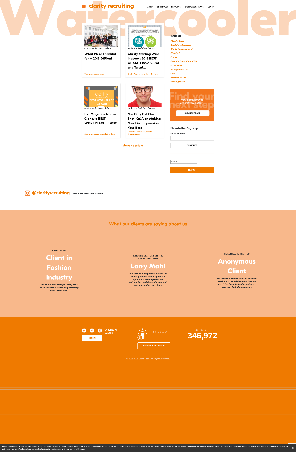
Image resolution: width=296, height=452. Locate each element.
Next (289, 272)
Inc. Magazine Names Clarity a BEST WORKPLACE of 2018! (100, 118)
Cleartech (175, 53)
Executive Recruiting (193, 15)
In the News (176, 65)
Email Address (177, 134)
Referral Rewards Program (166, 22)
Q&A (172, 73)
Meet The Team (145, 11)
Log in (92, 338)
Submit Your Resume (170, 25)
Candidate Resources (180, 45)
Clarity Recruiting (111, 5)
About (150, 7)
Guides (177, 15)
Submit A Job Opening (170, 29)
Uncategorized (177, 82)
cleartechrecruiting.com (75, 449)
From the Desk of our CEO (183, 61)
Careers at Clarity (143, 15)
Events (173, 57)
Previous (7, 272)
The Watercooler (171, 11)
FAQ (178, 18)
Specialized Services (194, 7)
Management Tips (179, 69)
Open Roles (162, 7)
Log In (211, 7)
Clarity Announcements (182, 49)
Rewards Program (154, 346)
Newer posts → (133, 145)
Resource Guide (178, 77)
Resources (176, 7)
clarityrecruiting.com (53, 449)
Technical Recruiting (192, 11)
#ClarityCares (145, 18)
